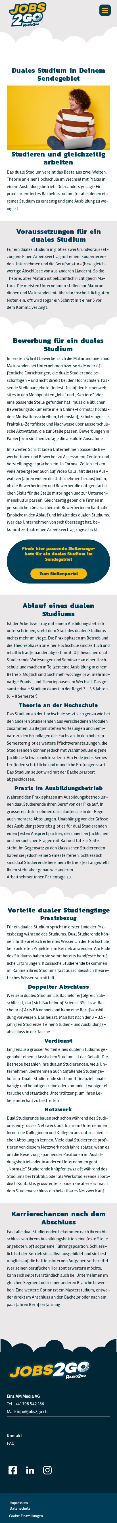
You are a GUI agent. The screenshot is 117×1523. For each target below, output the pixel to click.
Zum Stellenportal (58, 573)
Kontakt (14, 1435)
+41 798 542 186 (29, 1404)
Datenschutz (20, 1508)
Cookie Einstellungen (26, 1516)
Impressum (19, 1503)
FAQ (10, 1443)
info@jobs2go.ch (32, 1411)
